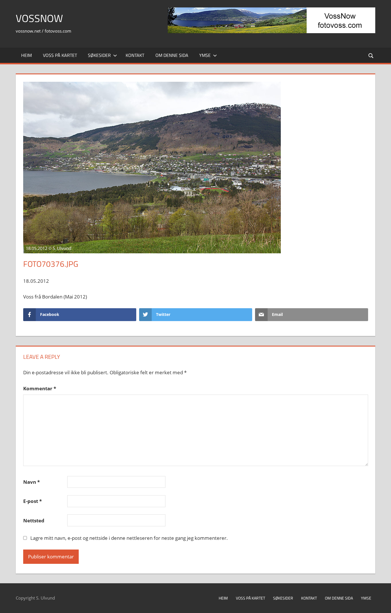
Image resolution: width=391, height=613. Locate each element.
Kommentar (39, 388)
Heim (26, 55)
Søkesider (99, 55)
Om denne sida (171, 55)
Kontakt (135, 55)
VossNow (39, 18)
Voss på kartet (60, 55)
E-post (32, 501)
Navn (31, 482)
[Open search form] (371, 55)
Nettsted (33, 520)
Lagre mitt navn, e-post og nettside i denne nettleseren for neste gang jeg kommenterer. (129, 538)
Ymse (205, 55)
